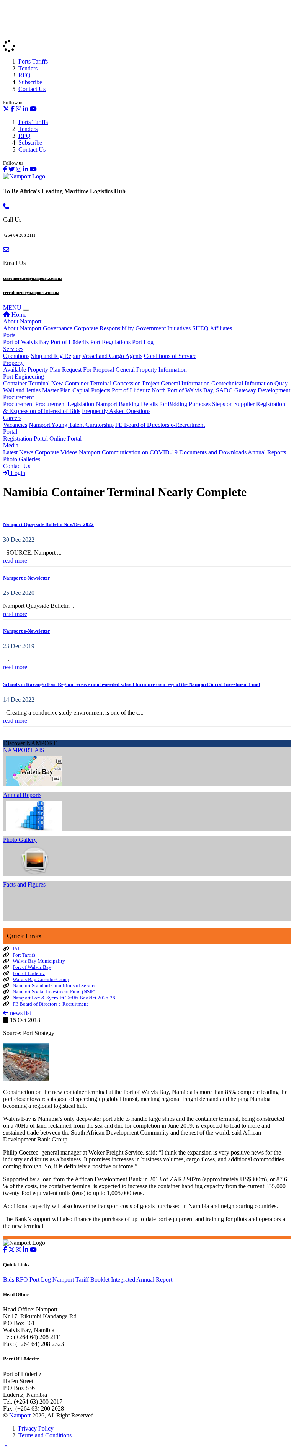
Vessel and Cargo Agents (112, 356)
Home (18, 314)
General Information (185, 383)
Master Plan (56, 390)
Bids (8, 1279)
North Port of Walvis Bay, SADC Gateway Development (221, 390)
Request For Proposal (88, 369)
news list (19, 1013)
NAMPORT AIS (23, 750)
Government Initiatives (163, 328)
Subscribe (30, 82)
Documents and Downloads (213, 452)
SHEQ (200, 328)
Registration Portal (25, 438)
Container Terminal (26, 383)
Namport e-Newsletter (26, 578)
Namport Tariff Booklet (80, 1279)
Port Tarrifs (24, 955)
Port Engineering (23, 376)
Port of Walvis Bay (26, 342)
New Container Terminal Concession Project (105, 383)
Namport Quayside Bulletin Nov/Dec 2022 (48, 524)
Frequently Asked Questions (116, 411)
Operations (16, 356)
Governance (57, 328)
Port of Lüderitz (70, 342)
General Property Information (151, 369)
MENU (12, 307)
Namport (20, 1415)
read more (15, 560)
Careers (12, 418)
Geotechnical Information (242, 383)
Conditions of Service (170, 356)
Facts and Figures (24, 884)
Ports (9, 335)
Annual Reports (267, 452)
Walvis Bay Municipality (39, 961)
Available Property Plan (31, 369)
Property (13, 362)
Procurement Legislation (64, 404)
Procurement (18, 397)
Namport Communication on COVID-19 (128, 452)
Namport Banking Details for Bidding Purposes (153, 404)
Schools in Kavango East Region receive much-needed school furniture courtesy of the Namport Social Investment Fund (131, 684)
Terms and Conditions (45, 1435)
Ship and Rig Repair (55, 356)
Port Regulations (110, 342)
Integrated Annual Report (141, 1279)
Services (13, 349)
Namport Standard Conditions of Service (54, 985)
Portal (10, 431)
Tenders (28, 68)
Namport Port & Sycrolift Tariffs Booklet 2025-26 (64, 998)
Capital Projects (91, 390)
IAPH (18, 949)
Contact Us (32, 89)
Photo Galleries (21, 459)
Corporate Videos (56, 452)
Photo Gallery (20, 839)
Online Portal (65, 438)
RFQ (24, 75)
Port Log (143, 342)
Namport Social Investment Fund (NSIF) (54, 991)
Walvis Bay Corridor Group (41, 979)
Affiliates (221, 328)
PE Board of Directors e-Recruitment (160, 424)
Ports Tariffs (33, 61)
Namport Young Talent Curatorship (71, 424)
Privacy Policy (36, 1428)
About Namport (22, 321)
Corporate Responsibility (104, 328)
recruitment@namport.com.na (31, 292)
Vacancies (15, 424)
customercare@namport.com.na (32, 278)
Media (10, 445)
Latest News (18, 452)
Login (17, 473)
